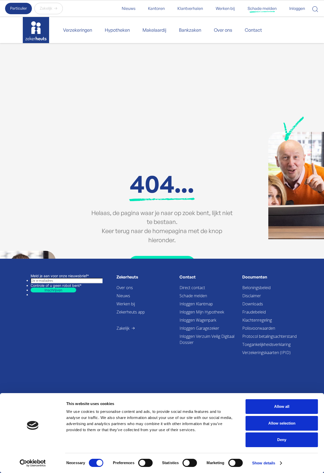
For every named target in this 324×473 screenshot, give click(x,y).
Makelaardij (154, 30)
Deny (281, 439)
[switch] (145, 463)
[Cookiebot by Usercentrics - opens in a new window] (33, 463)
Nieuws (128, 8)
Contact (253, 30)
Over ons (223, 30)
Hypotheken (117, 30)
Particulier (18, 8)
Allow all (281, 406)
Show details (263, 463)
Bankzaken (190, 30)
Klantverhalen (190, 8)
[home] (36, 30)
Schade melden (262, 8)
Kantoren (156, 8)
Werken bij (225, 8)
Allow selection (281, 423)
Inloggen (297, 8)
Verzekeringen (77, 30)
